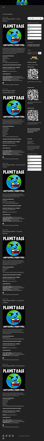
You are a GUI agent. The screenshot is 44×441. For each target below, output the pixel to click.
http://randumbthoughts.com (18, 77)
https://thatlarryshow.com (17, 76)
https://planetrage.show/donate (9, 68)
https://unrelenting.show (14, 79)
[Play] (3, 83)
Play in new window (10, 84)
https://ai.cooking (8, 62)
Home (4, 7)
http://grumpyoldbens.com (17, 80)
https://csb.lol (15, 62)
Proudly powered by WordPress (24, 435)
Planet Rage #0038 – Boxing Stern (13, 366)
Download (16, 84)
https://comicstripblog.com (18, 272)
